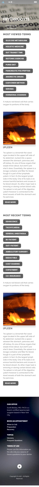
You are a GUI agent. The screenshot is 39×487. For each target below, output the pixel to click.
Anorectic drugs (15, 77)
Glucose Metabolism (16, 40)
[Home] (3, 2)
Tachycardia (12, 227)
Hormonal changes (16, 95)
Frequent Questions (14, 440)
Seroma (10, 89)
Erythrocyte (11, 28)
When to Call (12, 424)
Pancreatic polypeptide (18, 71)
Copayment (12, 270)
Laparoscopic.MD (11, 26)
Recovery (10, 429)
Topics (10, 435)
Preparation (11, 427)
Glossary (10, 438)
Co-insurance (13, 276)
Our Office (12, 404)
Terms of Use (13, 446)
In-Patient (11, 239)
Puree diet (11, 64)
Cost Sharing (13, 264)
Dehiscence (11, 221)
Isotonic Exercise (15, 58)
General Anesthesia (16, 233)
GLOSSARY (23, 26)
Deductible (11, 258)
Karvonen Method (15, 83)
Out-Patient (12, 245)
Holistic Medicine (15, 46)
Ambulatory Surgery (17, 252)
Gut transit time (14, 52)
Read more (10, 202)
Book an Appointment (17, 421)
